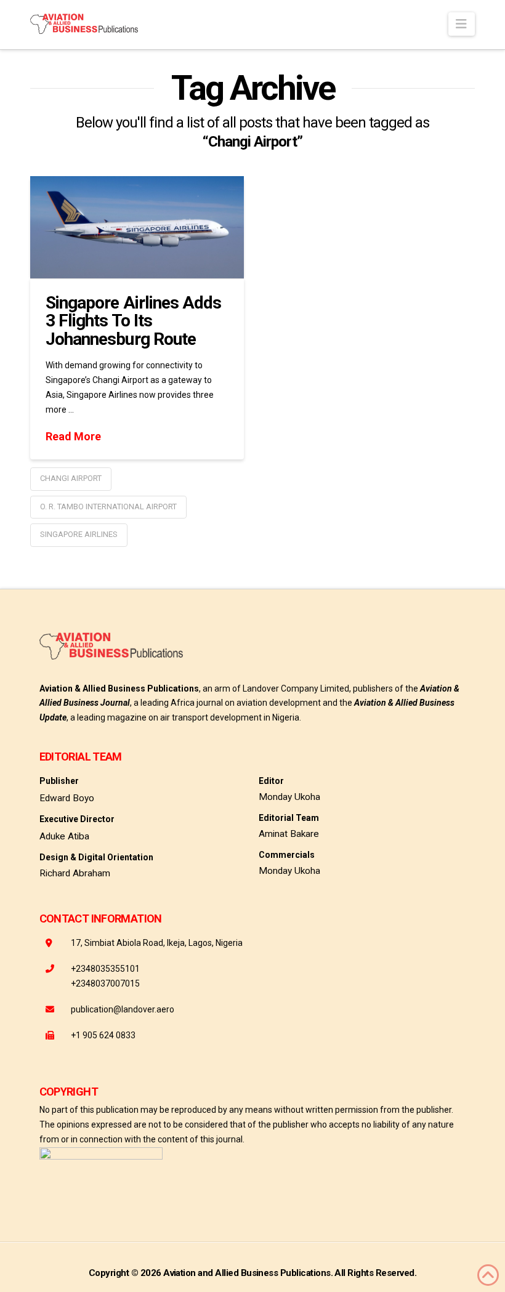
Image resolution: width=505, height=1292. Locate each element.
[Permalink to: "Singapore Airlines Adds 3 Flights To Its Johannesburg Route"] (136, 227)
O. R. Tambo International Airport (108, 506)
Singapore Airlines (79, 534)
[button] (461, 24)
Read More (73, 436)
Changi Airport (71, 478)
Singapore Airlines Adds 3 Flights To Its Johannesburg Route (133, 321)
